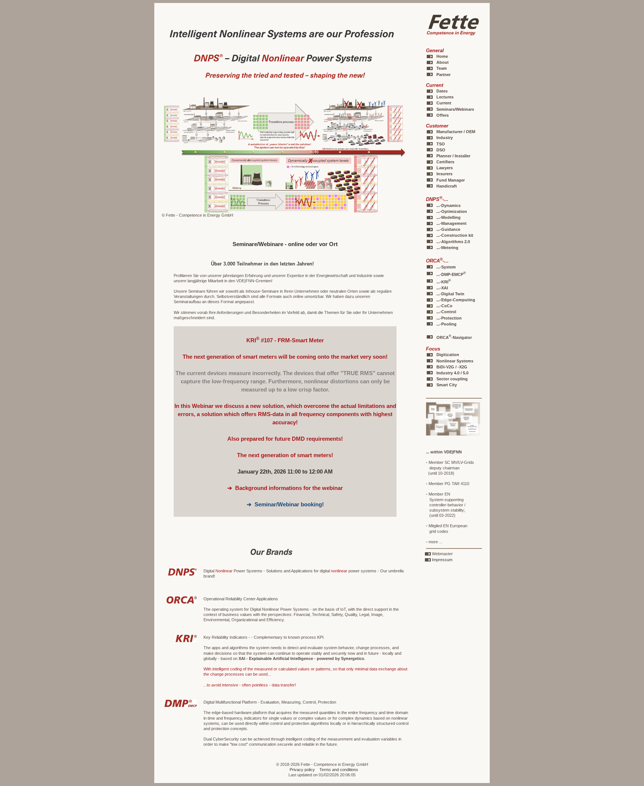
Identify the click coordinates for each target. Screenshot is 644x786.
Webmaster (442, 553)
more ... (434, 542)
